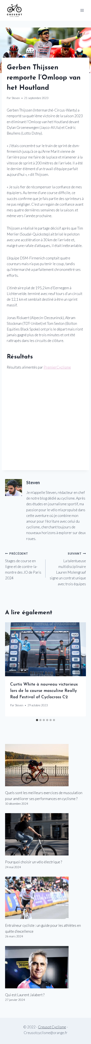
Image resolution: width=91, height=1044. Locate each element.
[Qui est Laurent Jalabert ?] (45, 967)
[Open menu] (82, 10)
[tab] (37, 720)
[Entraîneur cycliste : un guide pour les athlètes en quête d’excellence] (45, 898)
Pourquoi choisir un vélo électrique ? (33, 862)
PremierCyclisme (57, 367)
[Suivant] (78, 669)
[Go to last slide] (12, 669)
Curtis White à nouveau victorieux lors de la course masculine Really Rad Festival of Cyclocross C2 (44, 690)
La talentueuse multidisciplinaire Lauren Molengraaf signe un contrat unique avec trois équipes (68, 569)
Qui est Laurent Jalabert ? (24, 995)
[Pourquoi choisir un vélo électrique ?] (45, 834)
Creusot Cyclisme (52, 1027)
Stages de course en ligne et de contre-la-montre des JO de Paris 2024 (23, 566)
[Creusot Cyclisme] (14, 10)
